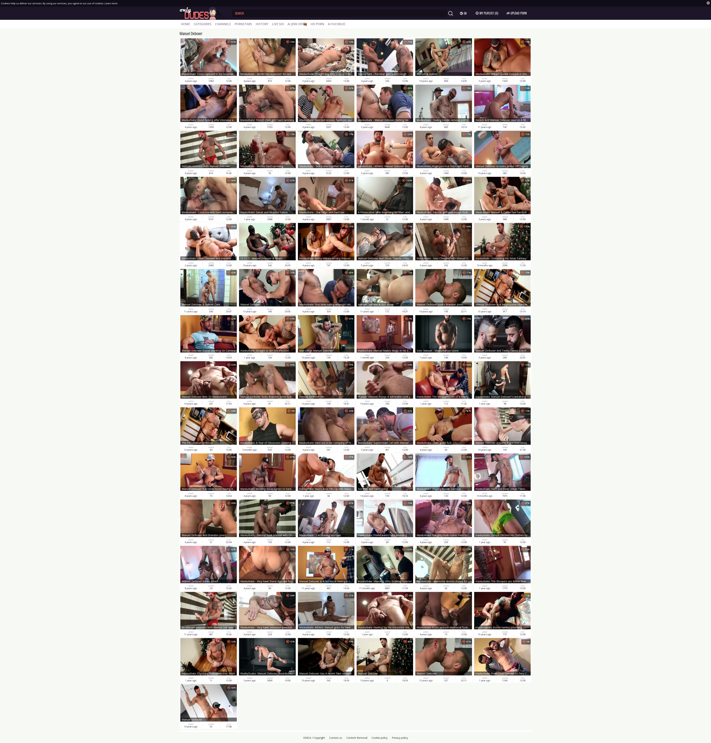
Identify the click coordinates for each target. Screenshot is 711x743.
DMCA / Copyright (314, 737)
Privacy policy (400, 737)
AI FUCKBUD (336, 24)
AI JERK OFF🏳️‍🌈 (297, 24)
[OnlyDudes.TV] (203, 13)
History (262, 24)
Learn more (111, 3)
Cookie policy (380, 737)
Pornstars (243, 24)
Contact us (335, 737)
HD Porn (317, 24)
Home (185, 24)
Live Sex (278, 24)
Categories (202, 24)
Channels (223, 24)
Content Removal (356, 737)
